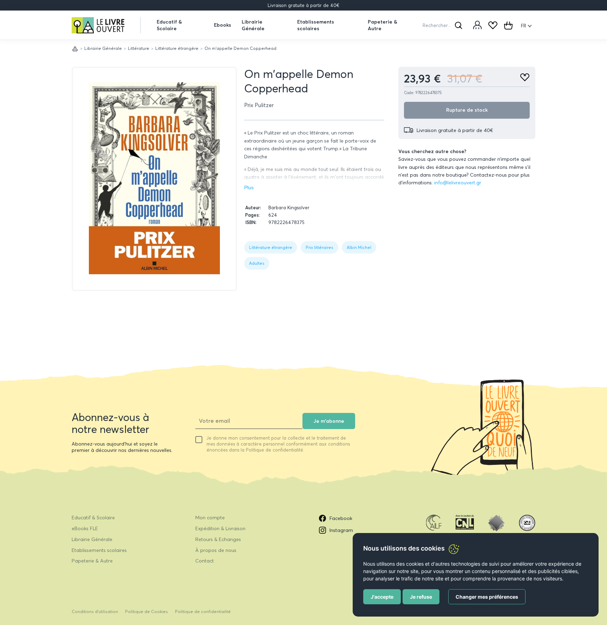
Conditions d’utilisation (95, 611)
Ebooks (222, 25)
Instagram (341, 530)
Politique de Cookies (146, 611)
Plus (249, 187)
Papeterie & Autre (382, 25)
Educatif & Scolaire (169, 25)
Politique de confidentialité (203, 611)
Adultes (257, 263)
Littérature (138, 48)
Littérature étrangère (176, 48)
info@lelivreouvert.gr (457, 182)
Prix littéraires (319, 247)
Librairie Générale (253, 25)
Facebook (340, 518)
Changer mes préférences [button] (487, 597)
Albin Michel (359, 247)
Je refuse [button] (421, 597)
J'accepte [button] (382, 597)
